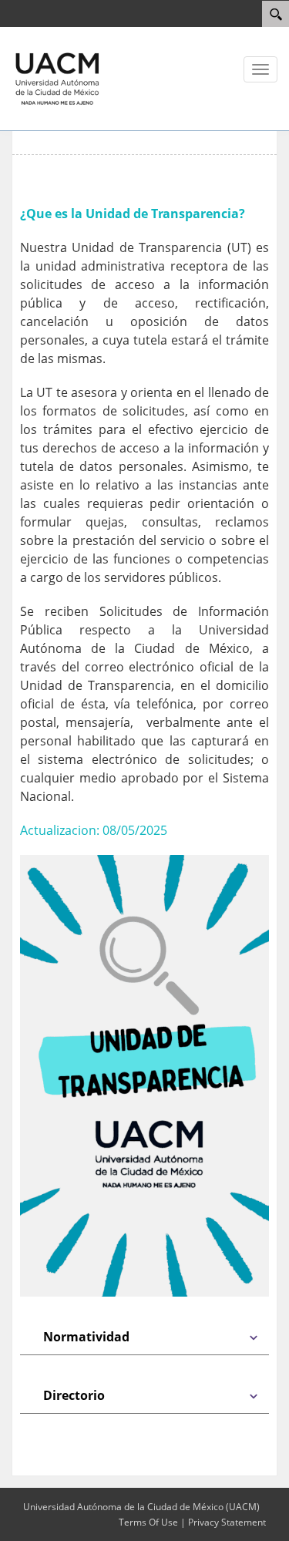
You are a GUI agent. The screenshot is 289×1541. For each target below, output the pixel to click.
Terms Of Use (148, 1522)
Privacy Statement (227, 1522)
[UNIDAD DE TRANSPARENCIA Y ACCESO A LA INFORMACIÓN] (58, 78)
